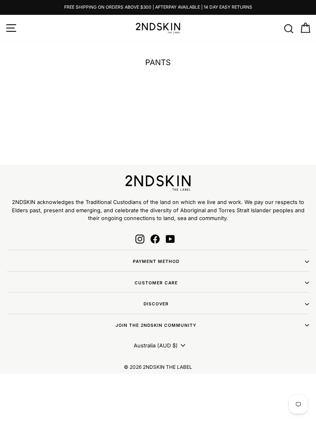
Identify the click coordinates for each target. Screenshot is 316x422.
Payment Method (156, 261)
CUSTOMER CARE (156, 282)
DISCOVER (156, 303)
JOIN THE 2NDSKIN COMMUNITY (156, 325)
